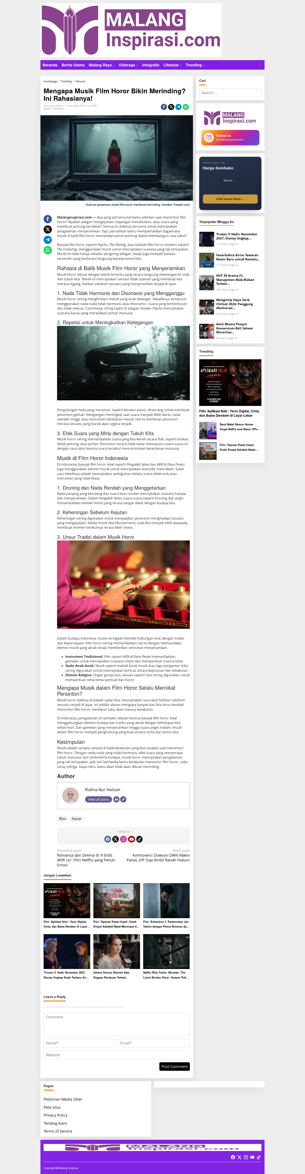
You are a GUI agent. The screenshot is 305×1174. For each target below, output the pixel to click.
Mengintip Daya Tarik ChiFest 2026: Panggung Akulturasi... (234, 304)
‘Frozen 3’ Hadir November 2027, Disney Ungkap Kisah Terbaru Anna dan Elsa (66, 975)
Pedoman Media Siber (63, 1099)
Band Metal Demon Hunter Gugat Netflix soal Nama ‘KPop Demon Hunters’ (239, 427)
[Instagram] (123, 839)
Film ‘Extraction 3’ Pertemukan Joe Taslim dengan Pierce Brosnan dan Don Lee (165, 924)
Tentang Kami (55, 1123)
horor (77, 818)
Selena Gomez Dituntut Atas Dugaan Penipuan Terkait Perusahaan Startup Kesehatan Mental (113, 975)
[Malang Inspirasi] (131, 29)
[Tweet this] (171, 107)
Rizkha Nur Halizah (102, 789)
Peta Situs (52, 1107)
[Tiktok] (139, 839)
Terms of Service (58, 1131)
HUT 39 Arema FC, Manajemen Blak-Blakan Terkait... (235, 280)
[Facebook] (107, 839)
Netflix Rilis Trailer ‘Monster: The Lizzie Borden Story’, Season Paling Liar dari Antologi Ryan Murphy (166, 975)
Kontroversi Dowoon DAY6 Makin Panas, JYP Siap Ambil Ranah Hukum (158, 855)
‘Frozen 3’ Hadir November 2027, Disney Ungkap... (236, 236)
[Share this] (164, 107)
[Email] (116, 799)
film (62, 818)
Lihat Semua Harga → (230, 198)
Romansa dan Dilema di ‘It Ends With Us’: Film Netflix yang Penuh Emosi (86, 857)
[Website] (123, 799)
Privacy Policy (55, 1115)
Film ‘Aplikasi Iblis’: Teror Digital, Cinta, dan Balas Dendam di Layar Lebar (65, 924)
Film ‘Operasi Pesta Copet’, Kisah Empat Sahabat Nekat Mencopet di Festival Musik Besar (115, 924)
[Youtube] (131, 839)
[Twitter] (115, 839)
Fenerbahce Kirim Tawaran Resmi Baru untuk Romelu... (238, 257)
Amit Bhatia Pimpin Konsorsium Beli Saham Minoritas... (234, 328)
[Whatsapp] (186, 107)
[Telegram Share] (178, 107)
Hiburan (47, 108)
